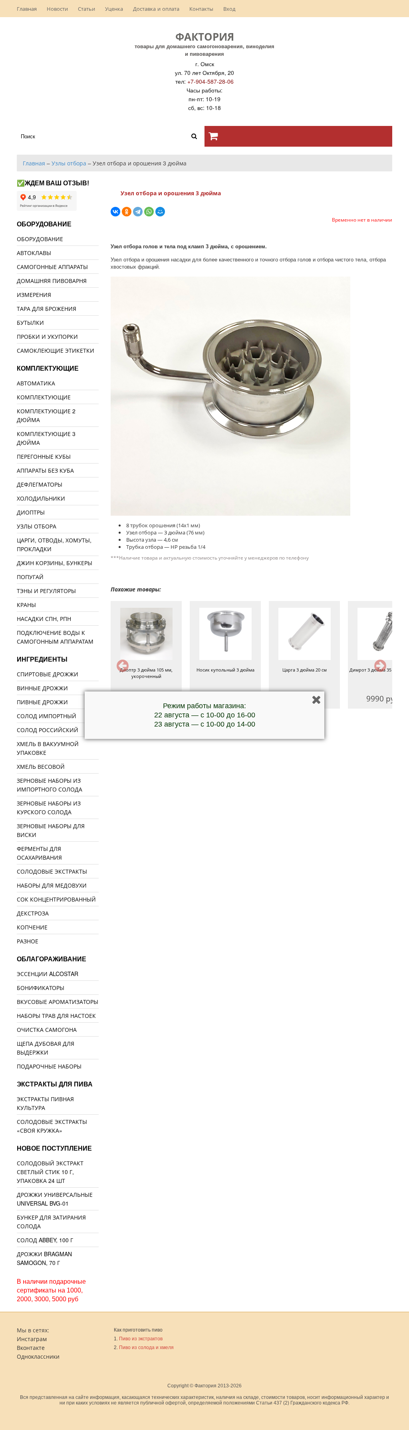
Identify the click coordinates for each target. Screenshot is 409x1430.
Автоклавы (34, 253)
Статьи (86, 8)
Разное (27, 941)
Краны (26, 605)
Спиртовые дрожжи (47, 674)
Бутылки (30, 322)
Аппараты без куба (45, 470)
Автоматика (36, 383)
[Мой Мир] (160, 211)
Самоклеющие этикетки (55, 350)
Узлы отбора (36, 526)
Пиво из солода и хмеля (146, 1347)
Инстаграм (32, 1339)
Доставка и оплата (156, 8)
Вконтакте (31, 1347)
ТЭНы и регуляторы (46, 591)
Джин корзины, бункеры (54, 563)
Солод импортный (46, 716)
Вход (229, 8)
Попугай (30, 577)
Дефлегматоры (39, 484)
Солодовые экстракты (52, 871)
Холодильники (41, 498)
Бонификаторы (40, 988)
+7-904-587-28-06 (210, 81)
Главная (27, 8)
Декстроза (33, 913)
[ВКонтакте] (115, 211)
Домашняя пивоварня (52, 281)
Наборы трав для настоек (56, 1015)
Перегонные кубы (44, 456)
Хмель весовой (41, 766)
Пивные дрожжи (42, 702)
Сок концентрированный (56, 899)
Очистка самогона (47, 1029)
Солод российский (47, 730)
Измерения (34, 295)
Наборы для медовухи (52, 885)
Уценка (114, 8)
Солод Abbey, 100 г (45, 1240)
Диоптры (31, 512)
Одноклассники (38, 1356)
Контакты (201, 8)
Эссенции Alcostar (47, 974)
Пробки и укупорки (47, 336)
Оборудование (40, 239)
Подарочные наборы (49, 1066)
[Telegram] (138, 211)
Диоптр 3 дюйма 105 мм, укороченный (146, 673)
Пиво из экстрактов (141, 1339)
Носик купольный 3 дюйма (225, 670)
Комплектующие (44, 397)
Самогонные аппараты (52, 267)
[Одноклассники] (126, 211)
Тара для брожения (46, 308)
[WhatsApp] (149, 211)
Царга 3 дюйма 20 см (304, 670)
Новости (57, 8)
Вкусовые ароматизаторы (57, 1002)
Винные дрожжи (42, 688)
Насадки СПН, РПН (44, 619)
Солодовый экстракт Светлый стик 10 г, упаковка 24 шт (50, 1171)
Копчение (32, 927)
